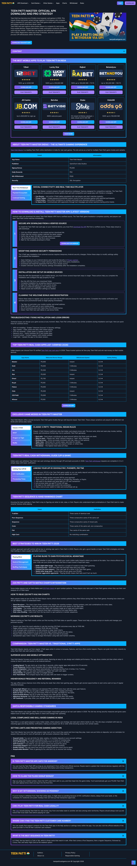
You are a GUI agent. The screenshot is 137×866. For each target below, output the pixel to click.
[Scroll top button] (134, 863)
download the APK (79, 227)
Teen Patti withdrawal (92, 461)
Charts (64, 3)
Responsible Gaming (72, 856)
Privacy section (72, 260)
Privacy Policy (70, 853)
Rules (82, 3)
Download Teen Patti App (21, 42)
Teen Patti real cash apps (50, 350)
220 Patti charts (48, 588)
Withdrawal (73, 3)
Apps (58, 3)
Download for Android (69, 243)
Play (120, 3)
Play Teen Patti (26, 92)
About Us (40, 856)
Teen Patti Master (17, 150)
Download (130, 3)
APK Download (22, 3)
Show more (68, 134)
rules (17, 811)
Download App (26, 87)
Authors (40, 853)
